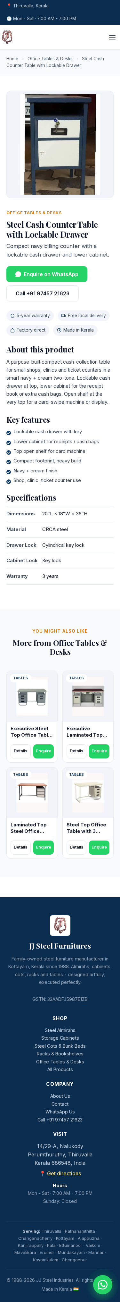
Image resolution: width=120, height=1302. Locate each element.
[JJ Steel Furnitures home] (7, 37)
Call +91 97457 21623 (42, 293)
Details (20, 750)
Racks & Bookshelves (60, 1053)
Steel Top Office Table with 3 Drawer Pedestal (87, 831)
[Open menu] (112, 37)
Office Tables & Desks (50, 58)
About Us (60, 1096)
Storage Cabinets (60, 1038)
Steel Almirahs (60, 1030)
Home (12, 58)
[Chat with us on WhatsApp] (102, 1284)
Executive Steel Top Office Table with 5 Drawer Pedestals (31, 738)
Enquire (43, 750)
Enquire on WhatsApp (51, 274)
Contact (60, 1104)
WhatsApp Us (60, 1111)
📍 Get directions (60, 1173)
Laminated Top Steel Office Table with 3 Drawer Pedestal (31, 834)
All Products (60, 1069)
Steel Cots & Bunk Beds (60, 1046)
